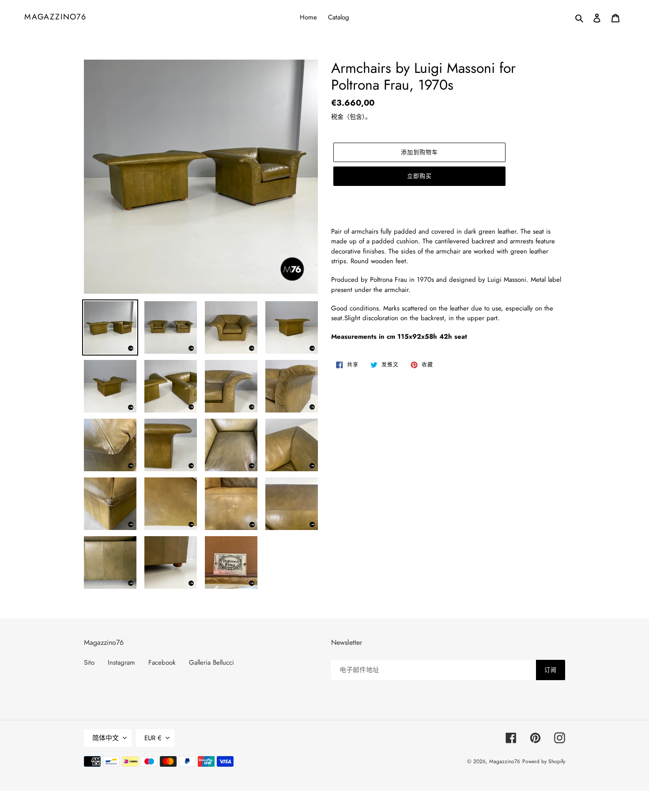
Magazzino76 (55, 17)
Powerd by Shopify (543, 761)
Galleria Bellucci (211, 662)
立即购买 (419, 176)
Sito (89, 662)
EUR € (153, 738)
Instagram (121, 662)
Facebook (162, 662)
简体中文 (105, 738)
